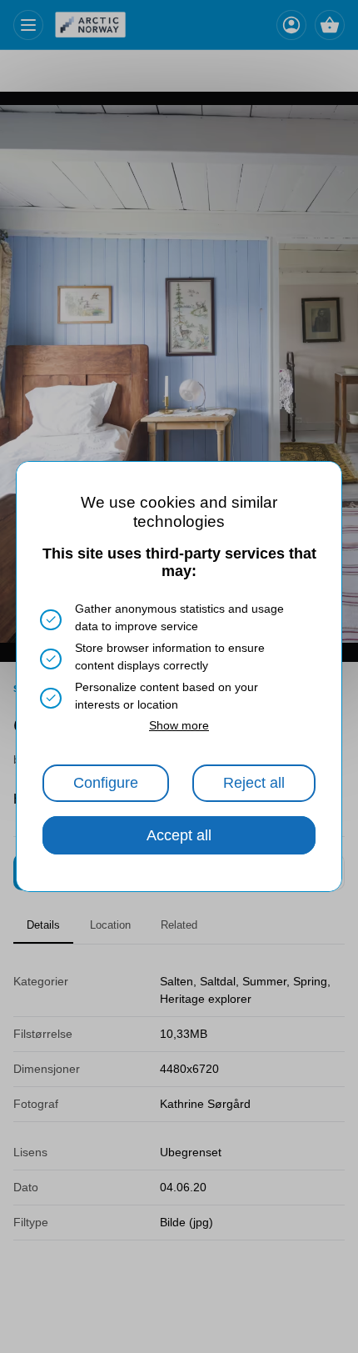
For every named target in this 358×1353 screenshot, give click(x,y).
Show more (179, 725)
